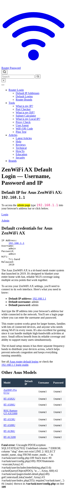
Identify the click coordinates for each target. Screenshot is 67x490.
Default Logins (24, 96)
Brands (13, 160)
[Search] (4, 72)
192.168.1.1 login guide (14, 364)
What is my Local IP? (28, 118)
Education (21, 154)
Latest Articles (24, 138)
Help (18, 141)
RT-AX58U (9, 419)
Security (20, 157)
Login (4, 214)
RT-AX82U (9, 398)
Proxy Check (23, 122)
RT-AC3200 (10, 437)
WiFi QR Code (24, 128)
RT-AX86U (9, 404)
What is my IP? (24, 106)
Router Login (16, 89)
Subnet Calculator (26, 115)
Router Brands (24, 99)
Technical (21, 147)
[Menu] (2, 84)
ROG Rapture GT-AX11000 (10, 412)
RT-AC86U (9, 431)
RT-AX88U (9, 425)
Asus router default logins (23, 361)
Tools (12, 102)
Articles (13, 135)
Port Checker (23, 109)
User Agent (22, 125)
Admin (5, 220)
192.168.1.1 (16, 243)
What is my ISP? (25, 112)
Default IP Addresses (27, 93)
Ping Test (21, 131)
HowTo (20, 151)
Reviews (21, 144)
